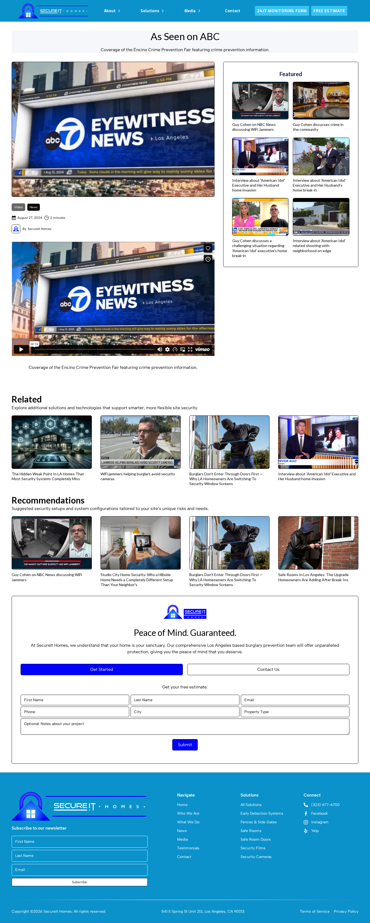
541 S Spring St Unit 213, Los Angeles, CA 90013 (202, 911)
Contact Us (268, 669)
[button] (112, 11)
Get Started (101, 669)
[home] (53, 11)
